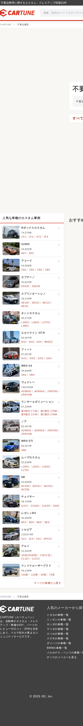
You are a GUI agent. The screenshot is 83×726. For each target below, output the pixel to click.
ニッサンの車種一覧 (59, 619)
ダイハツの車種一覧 (59, 643)
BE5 (23, 522)
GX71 (24, 505)
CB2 (31, 269)
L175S (25, 470)
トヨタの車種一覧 (58, 614)
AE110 (46, 302)
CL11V (25, 558)
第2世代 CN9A (49, 414)
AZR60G (26, 391)
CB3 (39, 269)
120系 (34, 574)
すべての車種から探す (47, 583)
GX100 (35, 505)
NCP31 (37, 486)
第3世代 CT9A (29, 411)
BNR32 (48, 342)
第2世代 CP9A (49, 411)
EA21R (36, 286)
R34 (39, 342)
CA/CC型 (45, 555)
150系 (24, 574)
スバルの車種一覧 (58, 633)
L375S (46, 322)
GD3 (40, 358)
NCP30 (25, 486)
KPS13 (48, 538)
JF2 (31, 236)
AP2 (31, 253)
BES (47, 522)
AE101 (36, 302)
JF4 (46, 236)
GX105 (46, 505)
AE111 (25, 306)
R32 (23, 342)
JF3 (38, 236)
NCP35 (25, 489)
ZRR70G (52, 391)
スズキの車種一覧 (58, 638)
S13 (23, 538)
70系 (51, 574)
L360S (35, 322)
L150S (25, 466)
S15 (38, 538)
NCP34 (48, 486)
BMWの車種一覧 (57, 647)
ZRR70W (26, 394)
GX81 (56, 505)
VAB (23, 450)
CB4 (47, 269)
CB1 (23, 269)
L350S (25, 322)
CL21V (36, 558)
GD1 (24, 358)
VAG (23, 374)
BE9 (31, 522)
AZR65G (39, 391)
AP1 (23, 253)
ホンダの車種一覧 (58, 624)
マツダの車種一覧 (58, 629)
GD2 (32, 358)
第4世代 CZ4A (29, 414)
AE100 (25, 302)
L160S (46, 466)
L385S (25, 325)
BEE (39, 522)
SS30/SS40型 (29, 555)
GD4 (49, 358)
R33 (31, 342)
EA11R (25, 286)
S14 (31, 538)
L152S (35, 466)
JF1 (23, 236)
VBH (31, 374)
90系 (43, 574)
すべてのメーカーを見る (62, 657)
